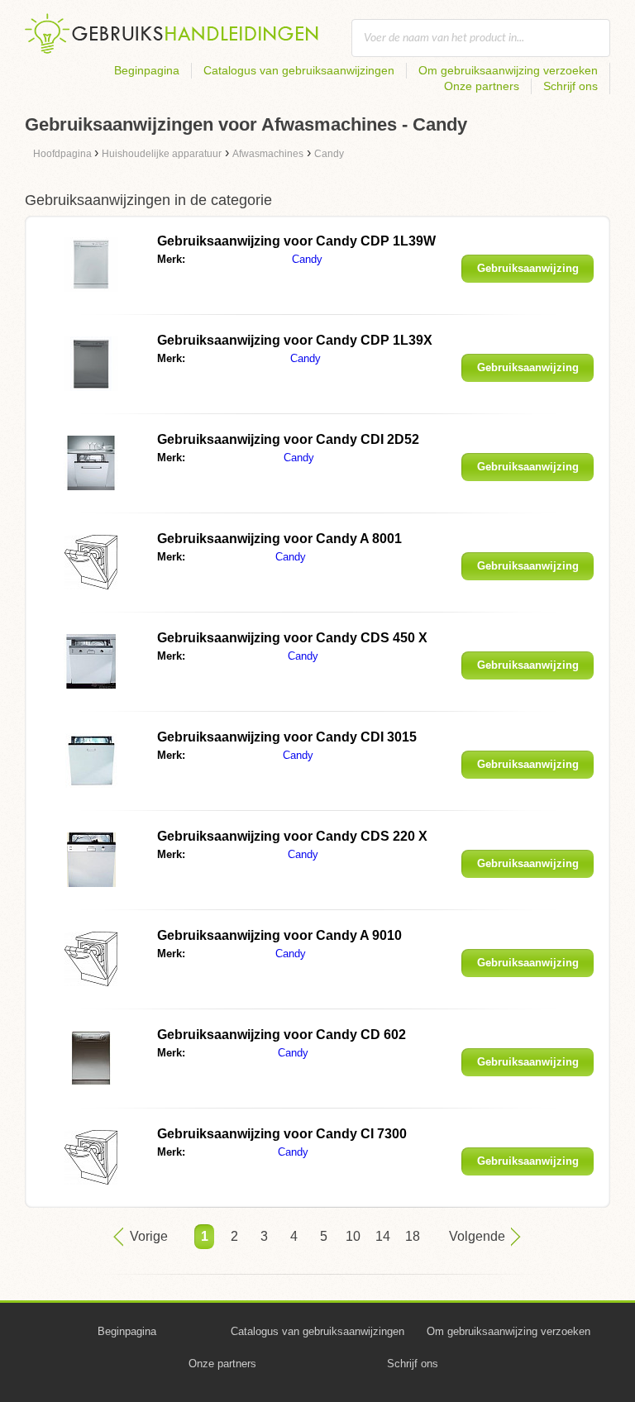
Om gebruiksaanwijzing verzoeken (508, 70)
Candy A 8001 (279, 539)
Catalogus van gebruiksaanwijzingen (298, 70)
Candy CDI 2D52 (288, 439)
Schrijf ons (570, 86)
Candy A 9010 (279, 935)
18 (412, 1236)
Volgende (477, 1236)
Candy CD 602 (281, 1035)
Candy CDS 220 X (292, 836)
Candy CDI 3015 (287, 737)
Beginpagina (146, 70)
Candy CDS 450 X (292, 638)
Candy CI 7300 (282, 1134)
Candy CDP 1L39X (294, 340)
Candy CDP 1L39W (296, 241)
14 (382, 1236)
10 (353, 1236)
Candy (307, 259)
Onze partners (481, 86)
